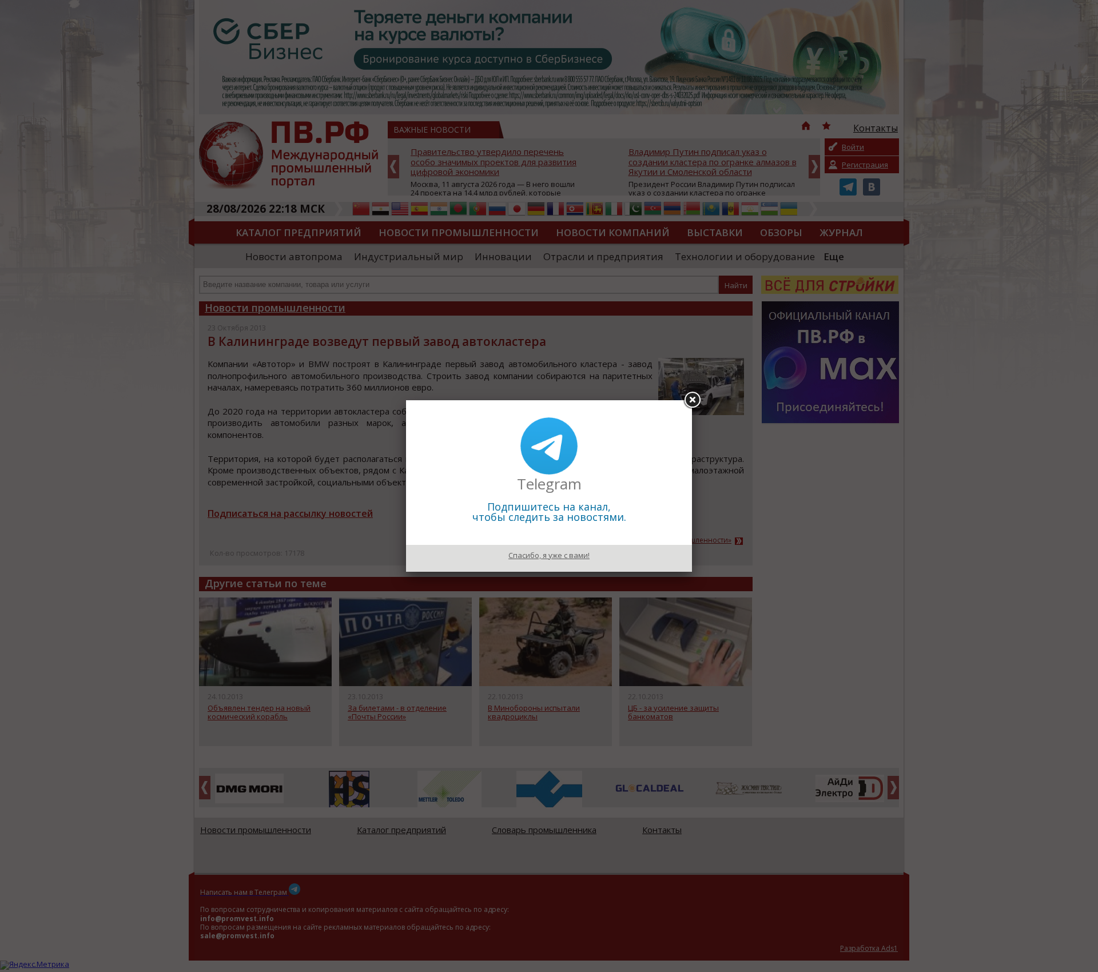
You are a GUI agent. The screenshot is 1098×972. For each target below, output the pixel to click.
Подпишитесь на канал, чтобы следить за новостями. (549, 512)
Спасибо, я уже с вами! (549, 555)
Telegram (549, 483)
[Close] (692, 400)
